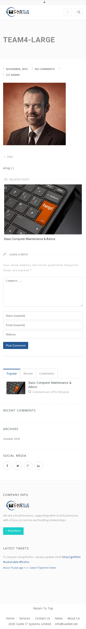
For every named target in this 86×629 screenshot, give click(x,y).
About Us (73, 618)
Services (24, 618)
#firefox (24, 562)
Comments (46, 373)
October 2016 (11, 439)
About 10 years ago (13, 567)
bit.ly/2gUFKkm (71, 557)
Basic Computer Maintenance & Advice (29, 239)
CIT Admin (13, 75)
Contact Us (42, 618)
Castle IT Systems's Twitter (43, 567)
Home (10, 618)
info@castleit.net (66, 624)
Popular (11, 373)
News (59, 618)
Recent (28, 373)
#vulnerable (11, 562)
